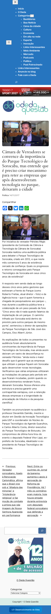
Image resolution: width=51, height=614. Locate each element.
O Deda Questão (25, 580)
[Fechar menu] (15, 2)
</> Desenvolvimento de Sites (25, 609)
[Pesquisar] (42, 530)
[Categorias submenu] (32, 15)
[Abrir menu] (9, 42)
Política (5, 195)
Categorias (16, 589)
